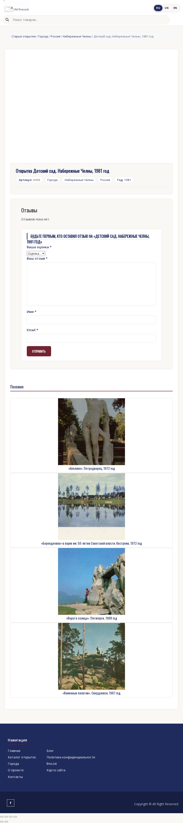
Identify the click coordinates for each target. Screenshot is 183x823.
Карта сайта (56, 770)
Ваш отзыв (37, 258)
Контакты (15, 777)
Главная (14, 751)
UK (167, 8)
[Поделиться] (10, 816)
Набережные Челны (77, 36)
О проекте (16, 770)
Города (43, 36)
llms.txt (52, 763)
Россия (55, 36)
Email (32, 330)
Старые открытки (24, 36)
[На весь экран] (6, 816)
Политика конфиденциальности (71, 757)
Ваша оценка (39, 247)
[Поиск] (7, 20)
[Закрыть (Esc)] (15, 816)
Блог (50, 751)
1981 (124, 180)
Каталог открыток (22, 757)
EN (175, 8)
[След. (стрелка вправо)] (6, 821)
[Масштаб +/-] (2, 816)
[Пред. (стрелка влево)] (2, 821)
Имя (31, 312)
